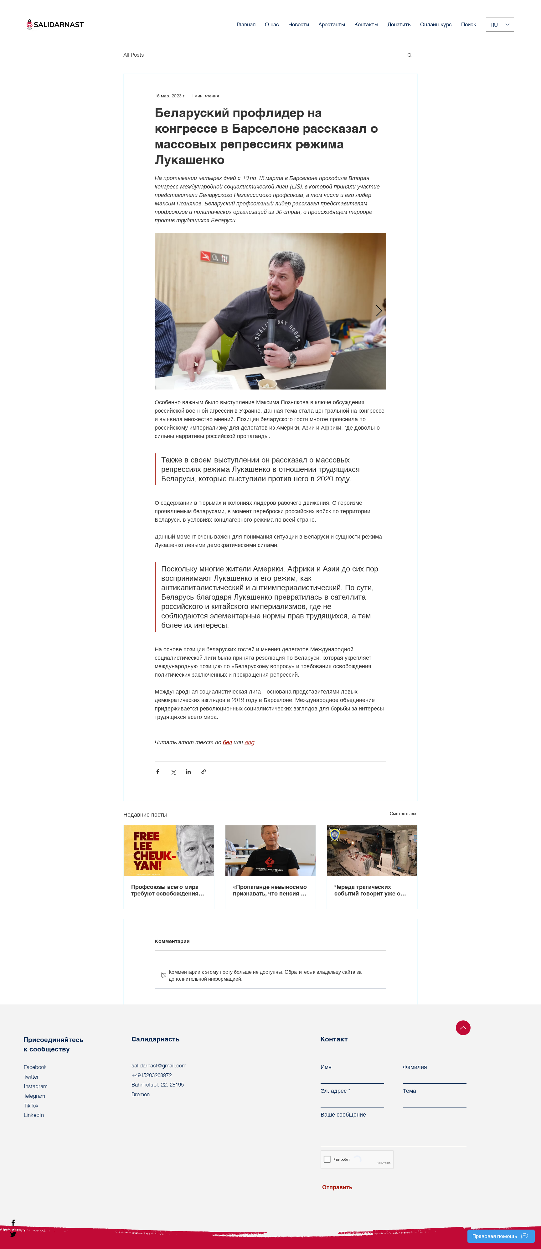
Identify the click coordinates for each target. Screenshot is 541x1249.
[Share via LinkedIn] (188, 772)
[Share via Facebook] (158, 772)
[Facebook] (13, 1223)
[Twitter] (13, 1234)
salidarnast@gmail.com (158, 1065)
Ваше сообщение (343, 1114)
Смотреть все (404, 813)
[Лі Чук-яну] (169, 850)
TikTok (31, 1105)
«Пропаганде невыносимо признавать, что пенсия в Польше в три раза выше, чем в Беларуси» (270, 890)
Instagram (36, 1086)
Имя (326, 1067)
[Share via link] (204, 772)
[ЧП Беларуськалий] (372, 850)
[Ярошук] (270, 850)
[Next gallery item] (379, 311)
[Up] (463, 1027)
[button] (410, 54)
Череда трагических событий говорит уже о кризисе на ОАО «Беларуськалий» (367, 890)
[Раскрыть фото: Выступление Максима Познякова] (270, 311)
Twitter (31, 1076)
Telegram (34, 1095)
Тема (409, 1091)
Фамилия (415, 1067)
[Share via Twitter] (173, 772)
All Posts (133, 54)
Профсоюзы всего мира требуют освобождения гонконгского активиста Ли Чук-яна (165, 890)
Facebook (35, 1067)
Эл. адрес (334, 1091)
